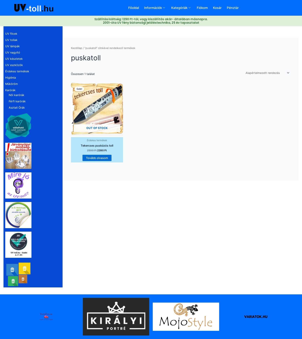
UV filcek (11, 33)
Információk (153, 8)
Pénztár (233, 8)
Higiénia (10, 77)
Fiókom (202, 8)
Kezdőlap (76, 48)
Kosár (217, 8)
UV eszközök (14, 65)
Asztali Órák (17, 107)
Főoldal (133, 8)
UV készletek (14, 58)
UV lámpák (12, 46)
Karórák (10, 90)
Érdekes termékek (17, 71)
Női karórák (16, 95)
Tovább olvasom (97, 158)
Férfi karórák (17, 101)
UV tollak (11, 40)
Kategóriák (179, 8)
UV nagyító (12, 52)
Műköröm (11, 84)
